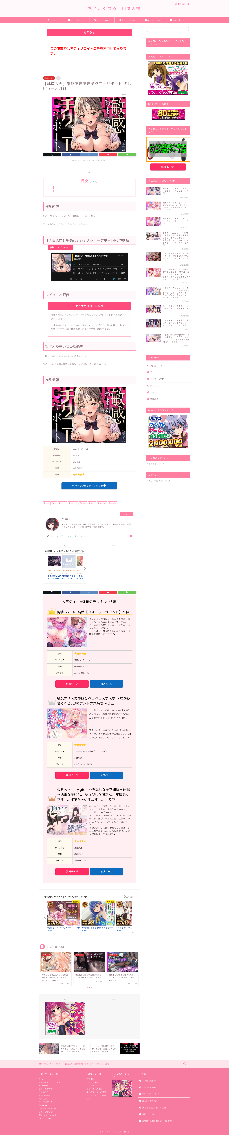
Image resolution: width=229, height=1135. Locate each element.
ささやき (63, 503)
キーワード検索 (103, 20)
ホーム (53, 20)
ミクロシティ (45, 1095)
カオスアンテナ (46, 1118)
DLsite (79, 551)
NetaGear (43, 1098)
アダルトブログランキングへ (159, 481)
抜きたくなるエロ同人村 (114, 8)
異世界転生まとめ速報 (96, 1092)
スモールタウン (46, 1089)
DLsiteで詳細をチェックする (87, 485)
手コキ (92, 503)
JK (55, 503)
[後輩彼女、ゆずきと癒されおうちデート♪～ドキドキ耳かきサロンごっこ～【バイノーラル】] (98, 913)
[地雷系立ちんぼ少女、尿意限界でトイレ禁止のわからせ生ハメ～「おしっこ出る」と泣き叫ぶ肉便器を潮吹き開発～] (54, 561)
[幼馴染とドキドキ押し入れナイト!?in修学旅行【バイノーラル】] (63, 913)
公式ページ (107, 683)
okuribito (43, 1085)
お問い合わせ (179, 20)
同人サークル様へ (150, 1101)
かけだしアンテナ (47, 1102)
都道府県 (154, 399)
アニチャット (92, 1085)
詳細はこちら (168, 167)
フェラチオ (73, 503)
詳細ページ (72, 683)
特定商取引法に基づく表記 (154, 1107)
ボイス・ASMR (49, 78)
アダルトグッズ (157, 365)
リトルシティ (45, 1092)
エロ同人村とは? (78, 20)
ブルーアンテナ (46, 1112)
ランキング (155, 385)
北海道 (153, 392)
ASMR (47, 503)
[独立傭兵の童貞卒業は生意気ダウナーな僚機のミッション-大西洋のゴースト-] (69, 562)
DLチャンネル (153, 20)
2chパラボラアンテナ (48, 1108)
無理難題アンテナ (47, 1105)
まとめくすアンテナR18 (49, 1082)
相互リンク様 (148, 1114)
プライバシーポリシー (152, 1094)
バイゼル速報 (92, 1082)
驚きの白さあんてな (48, 1115)
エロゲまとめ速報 (94, 1089)
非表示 (93, 181)
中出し (84, 503)
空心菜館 (113, 503)
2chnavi (43, 1079)
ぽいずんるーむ (54, 578)
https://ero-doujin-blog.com (69, 536)
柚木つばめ (102, 503)
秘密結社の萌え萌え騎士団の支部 (157, 1121)
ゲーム (153, 372)
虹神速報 (90, 1079)
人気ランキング (128, 20)
